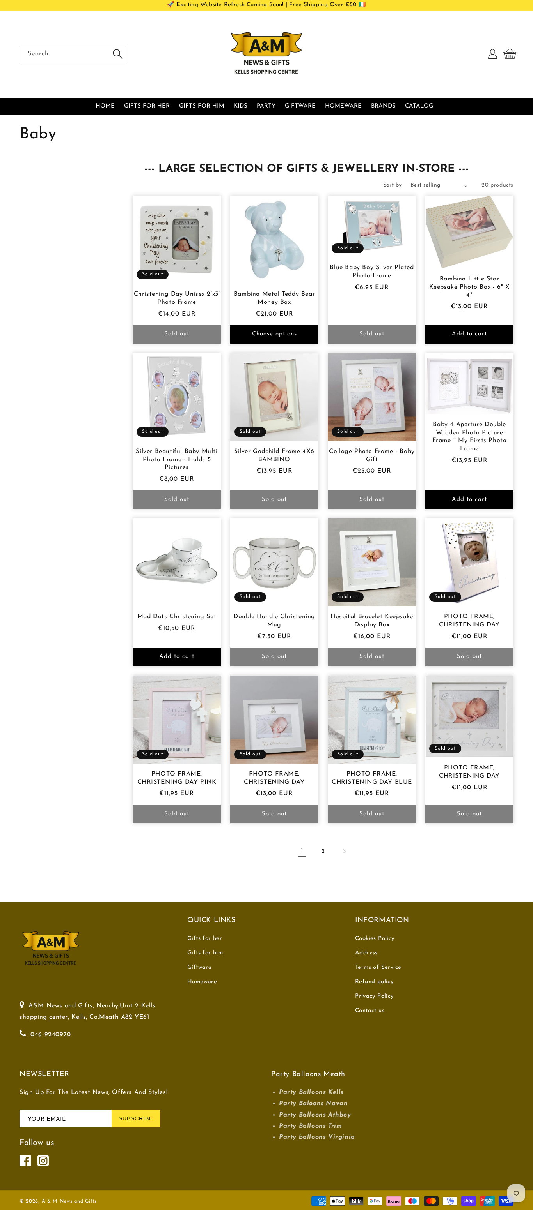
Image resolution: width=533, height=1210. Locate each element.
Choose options (274, 334)
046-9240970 (50, 1035)
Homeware (202, 982)
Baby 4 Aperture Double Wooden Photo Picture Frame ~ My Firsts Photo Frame (469, 437)
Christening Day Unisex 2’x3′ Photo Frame (177, 298)
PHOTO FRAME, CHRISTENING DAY (469, 621)
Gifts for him (205, 953)
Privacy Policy (374, 996)
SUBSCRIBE (136, 1118)
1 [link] (302, 851)
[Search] (117, 53)
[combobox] (73, 54)
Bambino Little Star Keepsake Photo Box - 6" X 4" (469, 287)
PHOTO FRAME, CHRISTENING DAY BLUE (372, 778)
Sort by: (393, 185)
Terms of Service (378, 967)
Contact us (369, 1011)
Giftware (199, 967)
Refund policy (374, 982)
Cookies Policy (374, 939)
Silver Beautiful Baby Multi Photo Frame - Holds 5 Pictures (176, 459)
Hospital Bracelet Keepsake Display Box (371, 621)
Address (366, 953)
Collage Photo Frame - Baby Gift (372, 455)
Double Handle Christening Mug (274, 621)
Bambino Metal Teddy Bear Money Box (274, 298)
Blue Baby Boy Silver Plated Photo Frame (372, 272)
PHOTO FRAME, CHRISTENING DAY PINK (177, 778)
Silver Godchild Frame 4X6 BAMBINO (274, 455)
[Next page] (344, 851)
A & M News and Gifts (69, 1201)
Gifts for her (204, 939)
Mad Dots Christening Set (176, 617)
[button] (509, 54)
